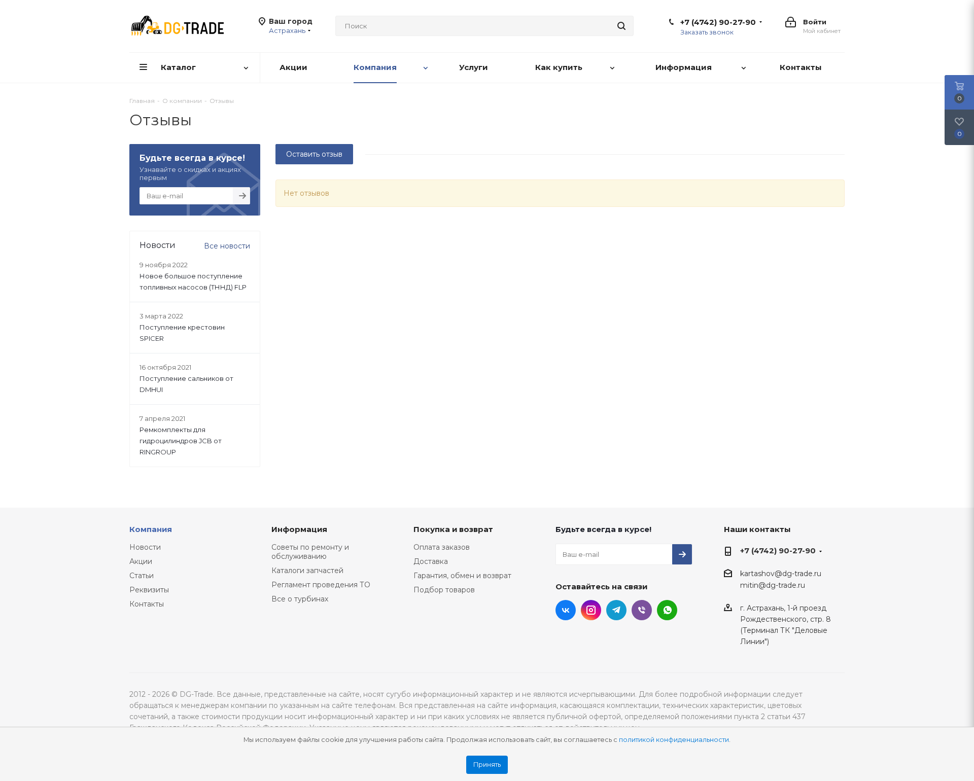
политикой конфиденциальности (674, 739)
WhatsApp (667, 610)
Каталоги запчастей (307, 570)
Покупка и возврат (453, 529)
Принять (487, 764)
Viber (642, 610)
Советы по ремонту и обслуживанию (310, 552)
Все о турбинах (299, 599)
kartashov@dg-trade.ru (780, 573)
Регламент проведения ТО (320, 584)
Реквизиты (149, 589)
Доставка (430, 561)
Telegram (616, 610)
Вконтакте (565, 610)
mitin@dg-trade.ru (772, 585)
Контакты (146, 604)
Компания (150, 529)
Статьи (141, 575)
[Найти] (621, 26)
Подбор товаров (444, 589)
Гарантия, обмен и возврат (462, 575)
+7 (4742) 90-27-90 (718, 22)
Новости (145, 547)
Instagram (591, 610)
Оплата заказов (441, 547)
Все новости (227, 246)
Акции (140, 561)
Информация (299, 529)
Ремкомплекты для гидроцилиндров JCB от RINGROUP (181, 440)
